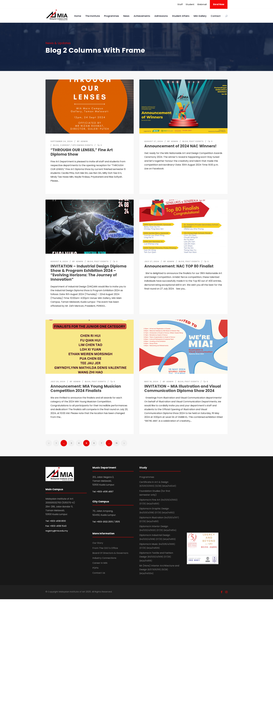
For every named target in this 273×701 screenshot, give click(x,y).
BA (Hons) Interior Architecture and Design (159, 569)
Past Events (196, 141)
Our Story (97, 543)
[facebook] (221, 592)
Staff (180, 4)
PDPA (95, 568)
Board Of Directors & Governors (110, 553)
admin (84, 141)
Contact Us (98, 573)
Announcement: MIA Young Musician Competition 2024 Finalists (85, 388)
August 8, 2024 (59, 261)
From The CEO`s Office (105, 548)
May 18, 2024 (151, 381)
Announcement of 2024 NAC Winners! (180, 146)
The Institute (92, 16)
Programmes (111, 16)
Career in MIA (99, 563)
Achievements (142, 16)
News (126, 16)
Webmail (202, 4)
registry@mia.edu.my (57, 530)
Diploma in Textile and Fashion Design (156, 556)
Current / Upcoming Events (76, 145)
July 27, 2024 (151, 261)
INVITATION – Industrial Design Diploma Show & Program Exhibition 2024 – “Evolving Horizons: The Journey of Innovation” (88, 273)
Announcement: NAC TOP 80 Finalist (178, 266)
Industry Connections (104, 558)
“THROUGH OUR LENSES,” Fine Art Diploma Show (81, 152)
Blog (56, 145)
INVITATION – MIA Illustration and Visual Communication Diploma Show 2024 (182, 388)
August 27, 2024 (153, 141)
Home (77, 16)
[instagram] (226, 592)
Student (190, 4)
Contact (216, 16)
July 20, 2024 (57, 381)
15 (116, 443)
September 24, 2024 (61, 141)
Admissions (161, 16)
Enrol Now (218, 4)
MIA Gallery (200, 16)
